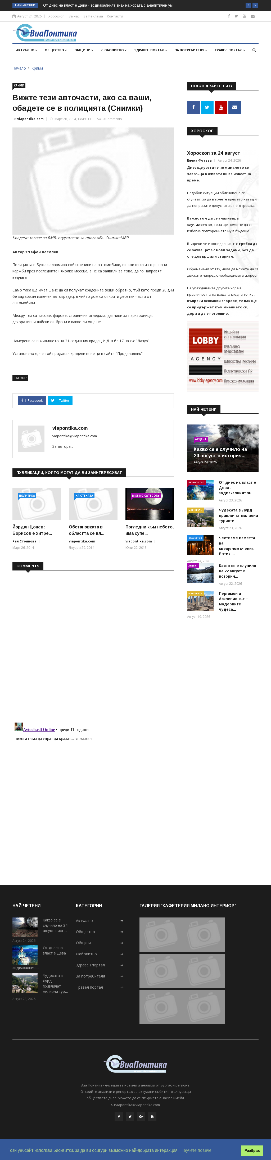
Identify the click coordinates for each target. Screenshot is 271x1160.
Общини (82, 50)
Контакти (115, 16)
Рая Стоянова (24, 541)
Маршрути (195, 510)
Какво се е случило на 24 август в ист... (55, 925)
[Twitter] (236, 16)
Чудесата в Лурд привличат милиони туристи (238, 515)
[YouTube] (152, 1116)
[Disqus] (93, 643)
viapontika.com (30, 119)
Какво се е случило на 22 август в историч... (237, 571)
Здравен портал (149, 50)
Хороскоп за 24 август (213, 153)
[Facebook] (229, 16)
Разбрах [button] (252, 1150)
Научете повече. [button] (196, 1150)
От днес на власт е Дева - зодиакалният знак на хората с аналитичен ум (108, 5)
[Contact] (253, 16)
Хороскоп (56, 16)
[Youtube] (244, 16)
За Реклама (93, 16)
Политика (27, 495)
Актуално (25, 50)
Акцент (200, 439)
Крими (37, 68)
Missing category (145, 495)
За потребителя (190, 50)
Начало (19, 68)
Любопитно (113, 50)
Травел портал (229, 50)
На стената (84, 495)
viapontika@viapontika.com (74, 435)
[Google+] (141, 1116)
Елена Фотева (199, 160)
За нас (74, 16)
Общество (55, 50)
